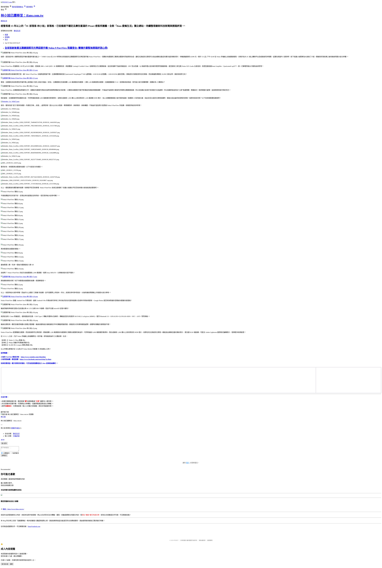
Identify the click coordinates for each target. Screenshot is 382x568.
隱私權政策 (202, 540)
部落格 (7, 37)
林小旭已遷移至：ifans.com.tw (22, 15)
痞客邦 (13, 428)
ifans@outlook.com (34, 526)
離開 (11, 564)
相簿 (6, 35)
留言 (17, 428)
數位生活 (17, 31)
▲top (2, 439)
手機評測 (16, 436)
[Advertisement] (331, 379)
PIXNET (176, 540)
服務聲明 (209, 540)
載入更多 (4, 443)
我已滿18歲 (5, 564)
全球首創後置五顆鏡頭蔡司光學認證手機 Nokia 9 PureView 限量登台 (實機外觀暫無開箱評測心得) (56, 48)
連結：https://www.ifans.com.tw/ (13, 509)
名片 (6, 39)
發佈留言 (4, 455)
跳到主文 (4, 21)
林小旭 (3, 417)
